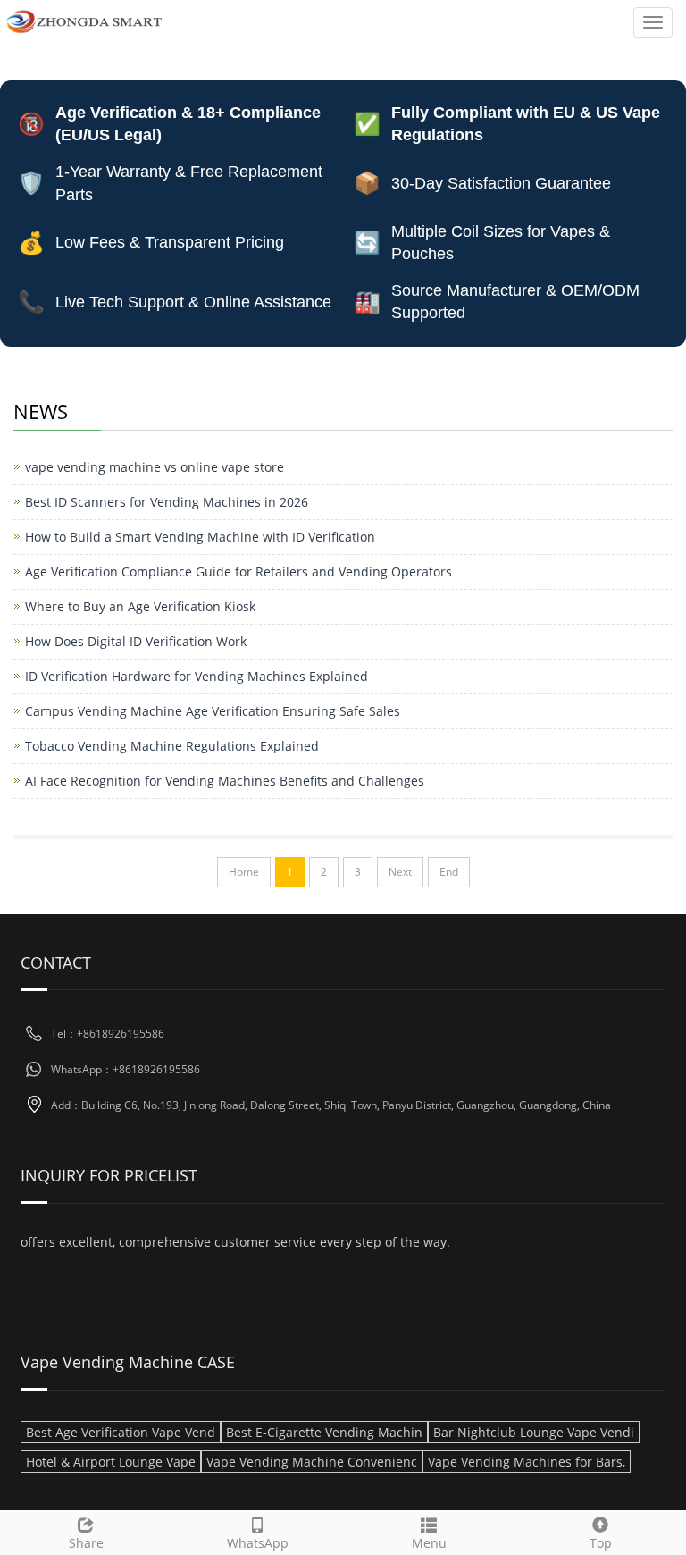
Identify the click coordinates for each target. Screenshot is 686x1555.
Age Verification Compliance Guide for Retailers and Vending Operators (238, 571)
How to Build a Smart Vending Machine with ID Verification (200, 536)
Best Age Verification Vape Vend (120, 1432)
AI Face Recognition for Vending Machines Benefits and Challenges (224, 780)
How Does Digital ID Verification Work (136, 641)
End (448, 871)
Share (86, 1542)
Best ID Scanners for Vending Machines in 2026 (166, 501)
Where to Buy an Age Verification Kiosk (140, 606)
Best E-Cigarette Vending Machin (324, 1432)
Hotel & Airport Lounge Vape (111, 1461)
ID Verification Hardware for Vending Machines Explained (196, 676)
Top (601, 1542)
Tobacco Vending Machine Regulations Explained (172, 745)
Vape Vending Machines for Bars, (526, 1461)
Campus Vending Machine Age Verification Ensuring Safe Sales (212, 710)
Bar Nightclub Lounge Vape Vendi (533, 1432)
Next (400, 871)
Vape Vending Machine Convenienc (311, 1461)
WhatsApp (258, 1542)
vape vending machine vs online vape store (154, 466)
